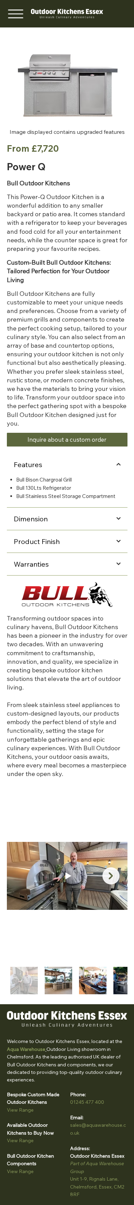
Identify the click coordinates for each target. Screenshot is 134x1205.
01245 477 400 (87, 1102)
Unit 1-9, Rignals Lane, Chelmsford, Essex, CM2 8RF (97, 1186)
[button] (67, 440)
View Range (20, 1110)
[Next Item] (111, 875)
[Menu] (15, 13)
